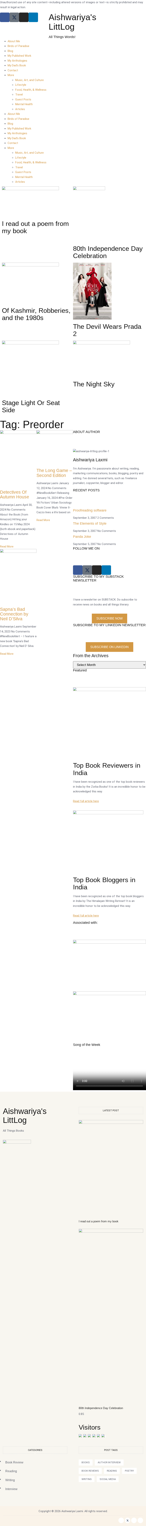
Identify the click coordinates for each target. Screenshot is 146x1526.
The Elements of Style (89, 523)
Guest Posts (23, 99)
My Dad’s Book (17, 65)
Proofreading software (89, 510)
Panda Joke (82, 537)
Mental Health (24, 104)
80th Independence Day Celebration (101, 1408)
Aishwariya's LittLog (72, 22)
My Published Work (19, 55)
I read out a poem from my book (98, 1221)
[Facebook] (5, 17)
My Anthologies (17, 60)
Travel (19, 94)
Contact (13, 70)
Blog (10, 51)
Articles (20, 109)
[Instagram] (24, 17)
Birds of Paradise (18, 46)
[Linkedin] (33, 17)
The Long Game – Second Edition (54, 473)
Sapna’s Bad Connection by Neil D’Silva (14, 614)
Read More (6, 546)
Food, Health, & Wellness (30, 89)
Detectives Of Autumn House (14, 494)
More (11, 75)
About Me (14, 41)
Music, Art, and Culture (29, 80)
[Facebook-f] (121, 1520)
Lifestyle (20, 85)
